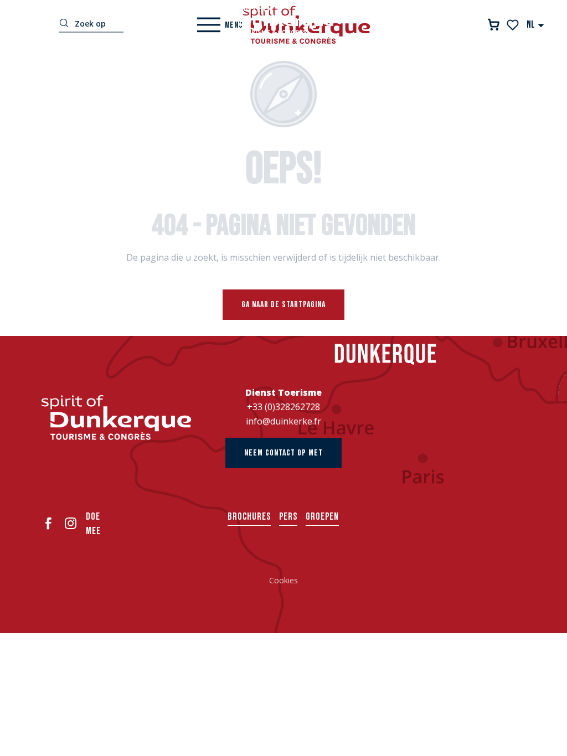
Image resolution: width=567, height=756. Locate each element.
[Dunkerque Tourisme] (283, 19)
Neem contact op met (283, 453)
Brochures (249, 516)
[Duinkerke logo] (117, 417)
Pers (288, 516)
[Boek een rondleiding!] (493, 24)
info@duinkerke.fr (283, 421)
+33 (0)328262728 (283, 407)
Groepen (322, 516)
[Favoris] (513, 25)
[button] (535, 24)
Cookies (283, 580)
